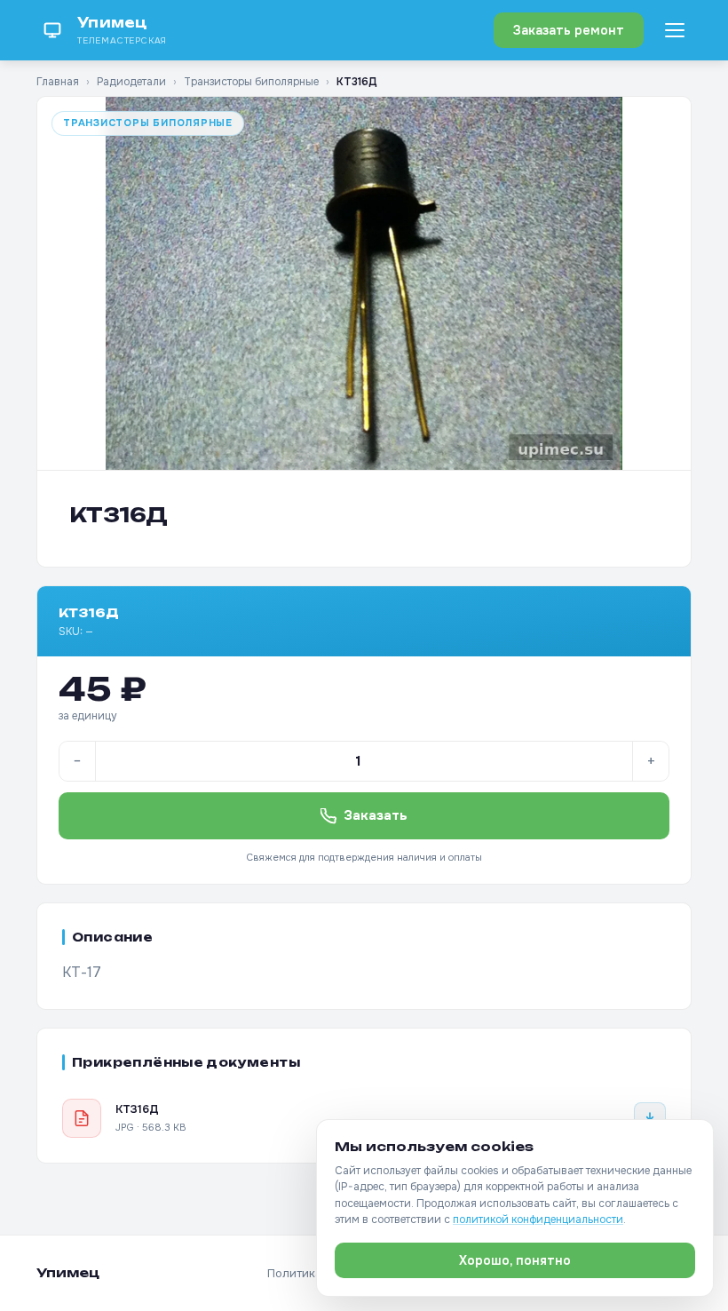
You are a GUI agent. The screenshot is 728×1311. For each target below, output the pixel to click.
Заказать (376, 815)
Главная (57, 82)
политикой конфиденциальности (538, 1219)
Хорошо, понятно (515, 1260)
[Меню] (675, 30)
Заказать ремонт (568, 30)
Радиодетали (131, 82)
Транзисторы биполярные (251, 82)
